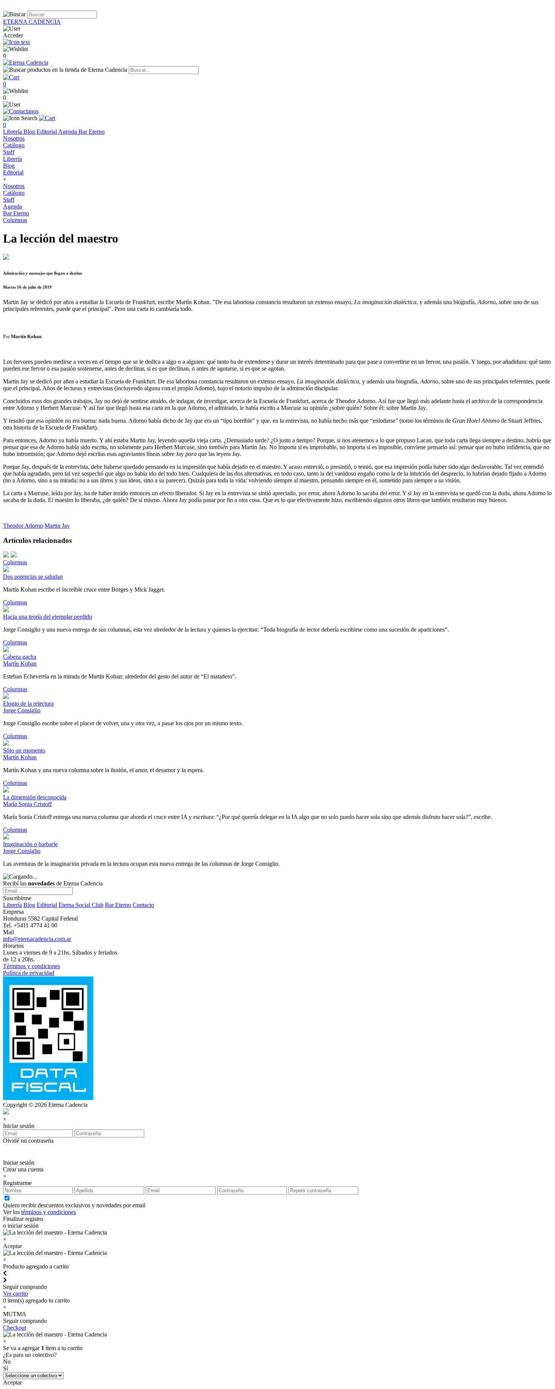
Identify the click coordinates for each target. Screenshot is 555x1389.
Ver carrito (15, 1293)
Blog (30, 131)
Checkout (14, 1327)
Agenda (68, 131)
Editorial (47, 131)
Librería (13, 131)
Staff (8, 152)
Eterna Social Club (81, 905)
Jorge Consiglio (21, 710)
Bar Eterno (92, 131)
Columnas (15, 220)
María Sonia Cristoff (27, 804)
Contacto (143, 905)
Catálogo (14, 145)
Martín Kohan (20, 663)
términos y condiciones (48, 1212)
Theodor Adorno (23, 525)
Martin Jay (57, 525)
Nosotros (14, 138)
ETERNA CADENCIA (32, 22)
